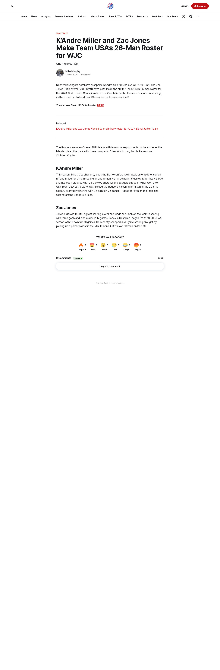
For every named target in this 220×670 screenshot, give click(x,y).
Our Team (172, 16)
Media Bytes (97, 16)
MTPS (129, 16)
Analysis (46, 16)
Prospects (142, 16)
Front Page (62, 33)
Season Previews (64, 16)
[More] (198, 16)
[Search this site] (12, 6)
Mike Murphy (72, 71)
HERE (100, 105)
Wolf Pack (157, 16)
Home (24, 16)
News (34, 16)
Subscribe (200, 6)
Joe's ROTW (115, 16)
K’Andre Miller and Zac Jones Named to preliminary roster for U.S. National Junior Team (107, 128)
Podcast (82, 16)
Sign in (184, 5)
